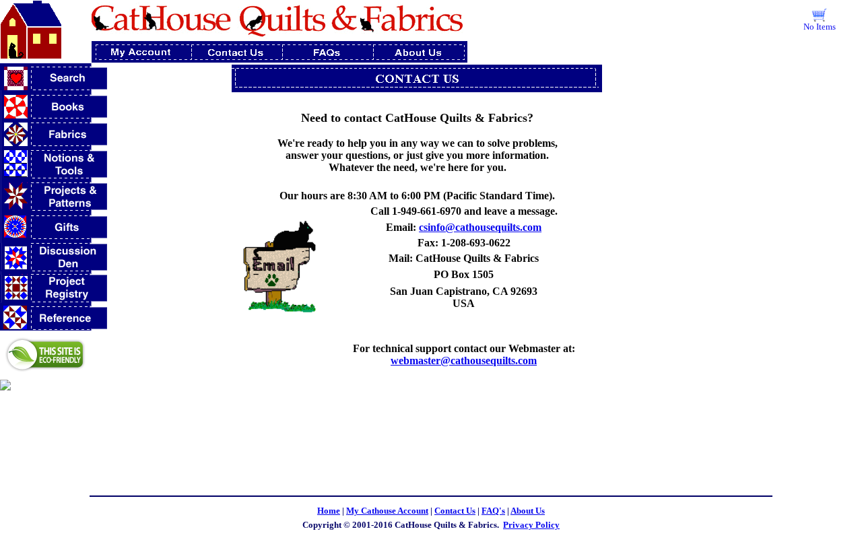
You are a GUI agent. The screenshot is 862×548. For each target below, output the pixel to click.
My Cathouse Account (387, 511)
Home (328, 511)
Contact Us (454, 511)
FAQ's (493, 511)
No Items (819, 27)
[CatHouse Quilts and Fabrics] (5, 386)
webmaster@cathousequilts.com (464, 360)
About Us (527, 511)
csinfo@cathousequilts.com (480, 227)
